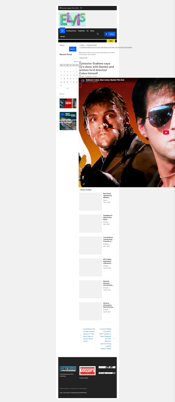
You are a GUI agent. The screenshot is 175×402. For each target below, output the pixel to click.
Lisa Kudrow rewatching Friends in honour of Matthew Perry (108, 242)
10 (61, 75)
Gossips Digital (83, 378)
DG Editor (81, 76)
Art (88, 31)
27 (70, 82)
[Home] (62, 30)
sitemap (62, 94)
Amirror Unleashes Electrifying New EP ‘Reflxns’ (108, 307)
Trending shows (71, 31)
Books (92, 31)
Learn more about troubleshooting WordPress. (73, 392)
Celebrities (81, 31)
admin (105, 200)
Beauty (63, 36)
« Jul (67, 88)
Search (62, 45)
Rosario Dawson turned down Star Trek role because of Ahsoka (108, 286)
